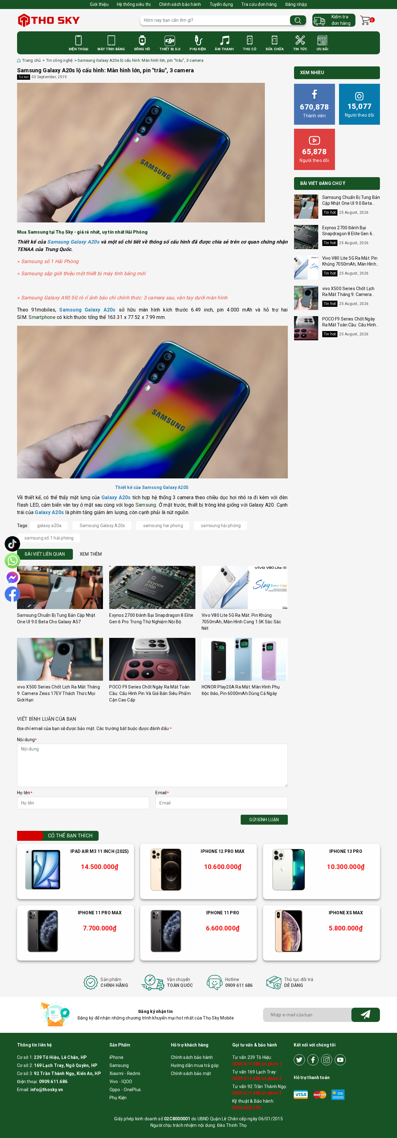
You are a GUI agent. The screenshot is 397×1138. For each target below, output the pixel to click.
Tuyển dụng (221, 4)
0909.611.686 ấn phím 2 (257, 1078)
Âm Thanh (224, 49)
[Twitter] (299, 1059)
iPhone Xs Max (346, 912)
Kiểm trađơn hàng (341, 20)
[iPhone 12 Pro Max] (166, 870)
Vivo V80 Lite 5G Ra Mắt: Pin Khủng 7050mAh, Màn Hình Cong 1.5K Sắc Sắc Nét (241, 622)
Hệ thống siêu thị (133, 4)
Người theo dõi (359, 110)
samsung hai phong (163, 525)
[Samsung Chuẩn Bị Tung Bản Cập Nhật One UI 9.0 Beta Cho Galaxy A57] (60, 587)
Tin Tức (300, 49)
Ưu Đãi (322, 49)
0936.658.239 (246, 1107)
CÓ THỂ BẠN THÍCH (70, 836)
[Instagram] (326, 1059)
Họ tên (24, 792)
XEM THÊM (91, 554)
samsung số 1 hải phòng (49, 537)
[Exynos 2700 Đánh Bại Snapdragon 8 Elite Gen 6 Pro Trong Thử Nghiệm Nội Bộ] (152, 587)
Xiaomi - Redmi (125, 1073)
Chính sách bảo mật (191, 1073)
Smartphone (42, 317)
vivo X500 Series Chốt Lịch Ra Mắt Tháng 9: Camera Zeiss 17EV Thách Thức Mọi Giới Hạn (58, 693)
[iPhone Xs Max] (289, 931)
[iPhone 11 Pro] (166, 931)
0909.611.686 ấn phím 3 (257, 1093)
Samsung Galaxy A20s (102, 525)
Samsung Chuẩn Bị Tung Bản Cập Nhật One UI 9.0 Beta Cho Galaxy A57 (351, 203)
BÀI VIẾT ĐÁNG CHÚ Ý (323, 183)
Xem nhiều (312, 72)
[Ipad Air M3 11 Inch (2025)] (43, 870)
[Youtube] (340, 1059)
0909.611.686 (53, 1081)
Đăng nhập (296, 4)
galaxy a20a (49, 525)
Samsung (146, 505)
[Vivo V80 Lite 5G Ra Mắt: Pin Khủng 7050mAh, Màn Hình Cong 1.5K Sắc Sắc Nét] (245, 587)
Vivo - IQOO (120, 1081)
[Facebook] (313, 1059)
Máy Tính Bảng (111, 49)
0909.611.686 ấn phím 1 (257, 1063)
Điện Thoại (78, 49)
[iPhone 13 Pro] (289, 870)
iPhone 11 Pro (222, 912)
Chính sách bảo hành (180, 4)
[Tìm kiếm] (298, 20)
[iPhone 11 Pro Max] (43, 931)
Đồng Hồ (142, 49)
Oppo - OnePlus (125, 1089)
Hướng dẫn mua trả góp (195, 1065)
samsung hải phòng (221, 525)
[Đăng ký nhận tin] (365, 1015)
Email (162, 792)
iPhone (116, 1057)
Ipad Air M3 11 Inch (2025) (99, 851)
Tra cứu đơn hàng (259, 4)
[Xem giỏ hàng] (365, 20)
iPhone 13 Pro (345, 851)
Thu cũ (249, 49)
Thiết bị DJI (169, 49)
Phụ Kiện (198, 49)
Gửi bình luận (264, 819)
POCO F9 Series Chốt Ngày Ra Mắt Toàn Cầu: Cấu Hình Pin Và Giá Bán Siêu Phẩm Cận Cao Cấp (150, 693)
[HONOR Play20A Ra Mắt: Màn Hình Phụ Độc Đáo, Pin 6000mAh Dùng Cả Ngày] (245, 659)
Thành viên (314, 110)
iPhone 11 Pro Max (100, 912)
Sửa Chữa (274, 49)
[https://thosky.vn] (75, 20)
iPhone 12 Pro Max (222, 851)
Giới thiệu (99, 4)
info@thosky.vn (46, 1089)
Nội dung (27, 739)
